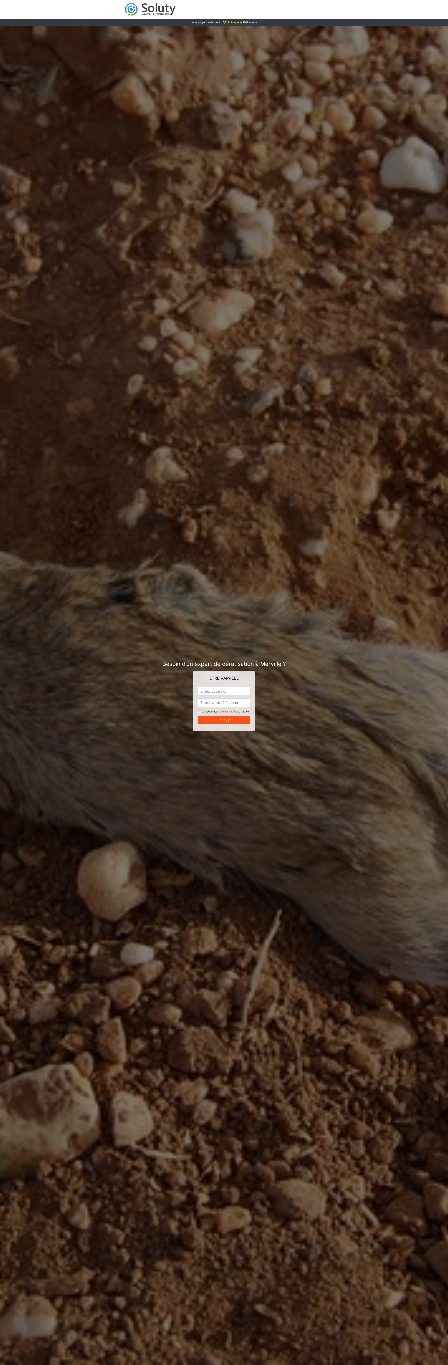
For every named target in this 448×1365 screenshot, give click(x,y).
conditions (224, 711)
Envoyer (224, 720)
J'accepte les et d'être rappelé (226, 711)
